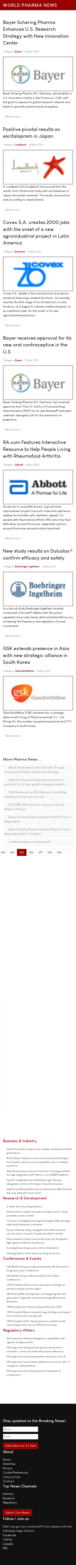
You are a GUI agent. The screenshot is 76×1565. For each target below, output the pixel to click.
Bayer (18, 51)
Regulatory (10, 1502)
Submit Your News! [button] (17, 1512)
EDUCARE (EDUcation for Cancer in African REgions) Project (34, 807)
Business (20, 251)
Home (7, 1459)
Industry (8, 1493)
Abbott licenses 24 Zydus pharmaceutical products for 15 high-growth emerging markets (34, 782)
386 (31, 852)
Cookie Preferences (15, 1472)
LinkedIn (8, 1543)
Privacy (7, 1468)
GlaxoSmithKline (24, 670)
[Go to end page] (70, 850)
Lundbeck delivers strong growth (29, 841)
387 (40, 852)
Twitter (7, 1539)
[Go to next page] (66, 850)
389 (59, 852)
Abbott (19, 464)
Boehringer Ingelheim (27, 566)
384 (12, 852)
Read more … (13, 116)
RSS (5, 1548)
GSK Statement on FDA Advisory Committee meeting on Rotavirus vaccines (35, 794)
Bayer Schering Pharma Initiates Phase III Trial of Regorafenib (37, 819)
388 (49, 852)
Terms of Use (11, 1477)
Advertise (9, 1463)
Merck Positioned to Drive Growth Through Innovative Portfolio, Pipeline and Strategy (34, 770)
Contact (8, 1481)
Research (9, 1498)
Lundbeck (20, 144)
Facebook (9, 1535)
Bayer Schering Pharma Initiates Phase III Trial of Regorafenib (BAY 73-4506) (37, 831)
